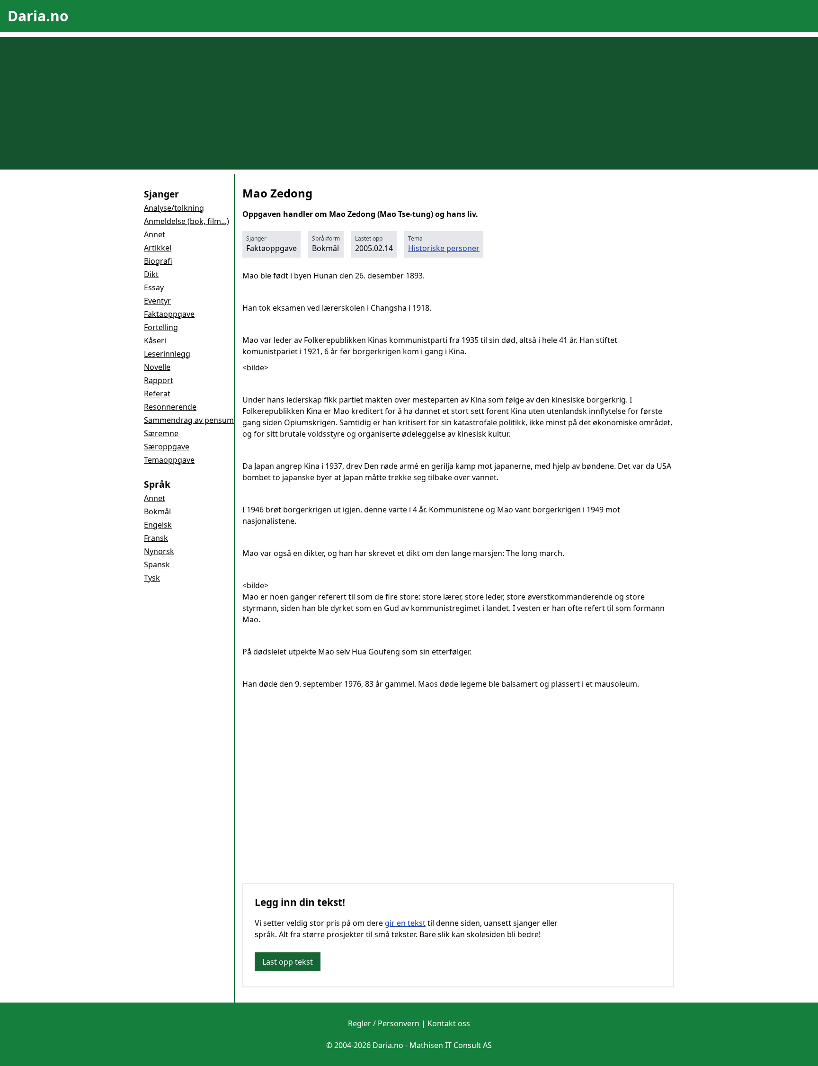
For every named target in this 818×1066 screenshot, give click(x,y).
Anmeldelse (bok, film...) (186, 221)
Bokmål (157, 511)
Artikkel (157, 247)
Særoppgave (166, 446)
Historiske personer (444, 248)
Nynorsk (159, 551)
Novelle (157, 367)
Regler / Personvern (383, 1023)
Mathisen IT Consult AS (450, 1045)
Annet (154, 234)
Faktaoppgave (169, 314)
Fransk (156, 538)
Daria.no (38, 16)
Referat (157, 393)
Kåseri (155, 340)
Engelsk (158, 525)
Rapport (158, 380)
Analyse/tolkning (174, 208)
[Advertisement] (409, 103)
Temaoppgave (169, 460)
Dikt (151, 274)
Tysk (152, 578)
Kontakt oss (448, 1023)
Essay (154, 287)
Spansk (157, 564)
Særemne (161, 433)
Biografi (158, 261)
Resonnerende (170, 407)
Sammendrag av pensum (189, 420)
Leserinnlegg (167, 354)
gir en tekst (405, 923)
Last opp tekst (287, 962)
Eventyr (157, 301)
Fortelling (161, 327)
